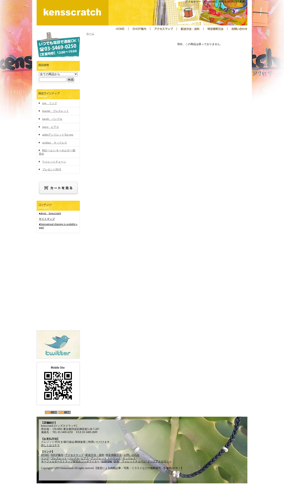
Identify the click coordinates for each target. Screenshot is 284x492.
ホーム (90, 33)
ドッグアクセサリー (160, 461)
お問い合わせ (132, 455)
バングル (74, 458)
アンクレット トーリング (106, 458)
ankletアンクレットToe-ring (57, 134)
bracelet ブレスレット (55, 111)
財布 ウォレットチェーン (130, 461)
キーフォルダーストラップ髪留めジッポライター (70, 461)
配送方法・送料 (94, 455)
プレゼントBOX (51, 169)
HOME (45, 455)
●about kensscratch (50, 213)
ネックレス (129, 458)
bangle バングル (52, 119)
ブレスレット (59, 458)
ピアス (85, 458)
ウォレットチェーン (54, 161)
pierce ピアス (50, 126)
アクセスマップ (74, 455)
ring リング (49, 103)
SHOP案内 (57, 455)
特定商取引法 (114, 455)
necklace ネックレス (54, 142)
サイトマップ (47, 218)
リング (45, 458)
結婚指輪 (106, 461)
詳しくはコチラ (50, 445)
